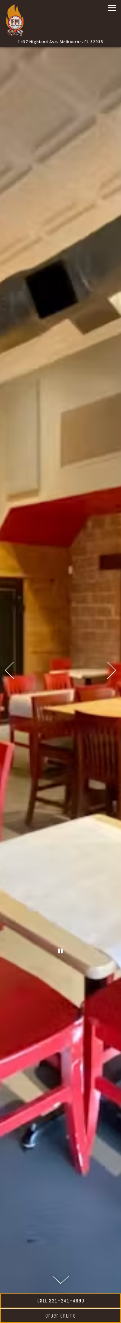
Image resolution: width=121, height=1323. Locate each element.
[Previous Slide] (9, 670)
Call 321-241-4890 (60, 1301)
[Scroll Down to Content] (60, 1279)
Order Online (60, 1316)
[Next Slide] (111, 670)
